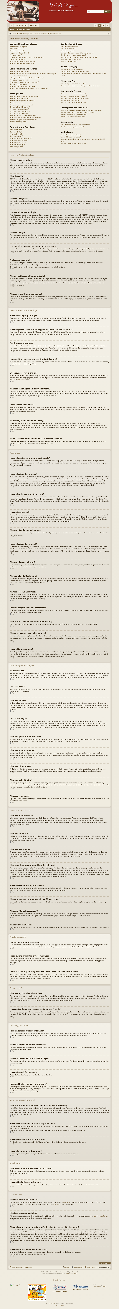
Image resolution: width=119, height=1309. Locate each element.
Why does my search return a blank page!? (75, 98)
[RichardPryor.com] (23, 11)
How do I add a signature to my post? (22, 101)
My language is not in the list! (20, 80)
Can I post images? (16, 136)
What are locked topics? (18, 144)
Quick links (12, 26)
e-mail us (104, 1286)
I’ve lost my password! (17, 59)
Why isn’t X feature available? (71, 137)
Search (13, 29)
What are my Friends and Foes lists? (73, 84)
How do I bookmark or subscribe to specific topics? (78, 112)
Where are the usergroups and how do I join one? (77, 53)
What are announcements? (19, 140)
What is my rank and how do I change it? (23, 86)
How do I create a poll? (17, 103)
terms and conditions (72, 1273)
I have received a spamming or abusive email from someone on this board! (83, 75)
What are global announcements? (21, 138)
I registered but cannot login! (19, 53)
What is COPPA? (15, 49)
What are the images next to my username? (24, 82)
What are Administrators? (69, 47)
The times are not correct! (18, 76)
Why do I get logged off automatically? (23, 61)
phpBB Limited (66, 1202)
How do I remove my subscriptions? (73, 117)
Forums (34, 25)
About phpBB (57, 1204)
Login (20, 29)
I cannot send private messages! (72, 69)
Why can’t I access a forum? (19, 109)
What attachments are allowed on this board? (76, 125)
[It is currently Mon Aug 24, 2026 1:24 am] (108, 33)
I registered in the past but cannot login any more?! (27, 57)
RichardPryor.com (21, 25)
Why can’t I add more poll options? (21, 105)
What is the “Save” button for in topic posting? (25, 117)
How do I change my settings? (20, 71)
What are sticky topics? (18, 142)
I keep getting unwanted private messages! (75, 71)
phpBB (20, 380)
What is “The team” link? (69, 61)
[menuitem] (95, 25)
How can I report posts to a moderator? (23, 115)
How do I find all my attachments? (72, 127)
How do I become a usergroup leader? (73, 55)
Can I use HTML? (15, 132)
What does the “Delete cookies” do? (22, 63)
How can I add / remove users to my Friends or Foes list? (80, 86)
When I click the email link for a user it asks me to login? (29, 88)
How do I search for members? (71, 100)
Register (27, 29)
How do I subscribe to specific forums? (74, 115)
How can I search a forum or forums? (73, 94)
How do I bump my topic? (18, 122)
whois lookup (51, 1232)
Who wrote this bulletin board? (71, 135)
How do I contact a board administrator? (74, 143)
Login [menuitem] (104, 26)
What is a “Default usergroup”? (71, 59)
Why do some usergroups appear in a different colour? (79, 57)
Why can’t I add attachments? (20, 111)
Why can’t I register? (17, 51)
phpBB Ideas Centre (101, 1216)
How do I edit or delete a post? (20, 98)
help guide (97, 1286)
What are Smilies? (16, 134)
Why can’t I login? (16, 55)
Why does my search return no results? (74, 96)
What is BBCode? (16, 130)
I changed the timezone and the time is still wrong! (27, 78)
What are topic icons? (17, 147)
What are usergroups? (68, 51)
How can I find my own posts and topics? (74, 102)
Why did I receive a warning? (19, 113)
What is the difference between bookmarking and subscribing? (81, 110)
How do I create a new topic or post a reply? (24, 96)
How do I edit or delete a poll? (20, 107)
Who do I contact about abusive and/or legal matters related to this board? (83, 140)
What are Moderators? (68, 49)
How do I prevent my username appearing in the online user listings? (33, 73)
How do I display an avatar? (19, 84)
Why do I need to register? (18, 47)
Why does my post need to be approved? (23, 120)
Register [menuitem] (108, 26)
